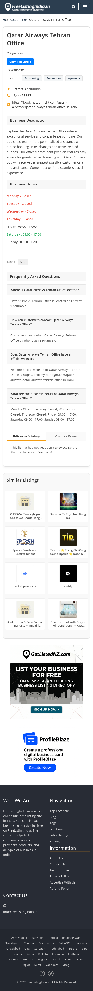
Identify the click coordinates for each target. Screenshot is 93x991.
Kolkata (43, 954)
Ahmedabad (19, 938)
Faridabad (82, 943)
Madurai (12, 959)
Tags (53, 823)
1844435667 (21, 95)
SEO (22, 262)
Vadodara (52, 965)
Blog (53, 817)
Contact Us (57, 864)
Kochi (30, 954)
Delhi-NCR (64, 943)
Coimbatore (46, 943)
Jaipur (85, 948)
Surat (37, 965)
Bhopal (53, 938)
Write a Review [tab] (67, 436)
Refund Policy (59, 888)
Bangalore (37, 938)
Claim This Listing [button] (20, 61)
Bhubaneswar (71, 938)
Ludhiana (74, 954)
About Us (56, 858)
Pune (80, 959)
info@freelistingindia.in (20, 912)
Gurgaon (39, 948)
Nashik (56, 959)
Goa (27, 948)
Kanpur (17, 954)
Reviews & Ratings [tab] (28, 436)
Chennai (29, 943)
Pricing (55, 841)
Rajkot (26, 965)
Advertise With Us (62, 882)
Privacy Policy (59, 876)
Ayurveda (74, 78)
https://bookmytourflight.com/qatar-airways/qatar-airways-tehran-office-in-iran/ (44, 104)
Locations (56, 829)
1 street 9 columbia (26, 89)
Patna (68, 959)
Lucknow (58, 954)
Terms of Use (59, 870)
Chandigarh (12, 943)
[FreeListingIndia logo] (27, 7)
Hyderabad (57, 948)
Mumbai (27, 959)
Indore (72, 948)
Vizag (66, 965)
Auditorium (53, 78)
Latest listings (60, 835)
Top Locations (60, 811)
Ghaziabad (13, 948)
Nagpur (42, 959)
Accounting (18, 20)
